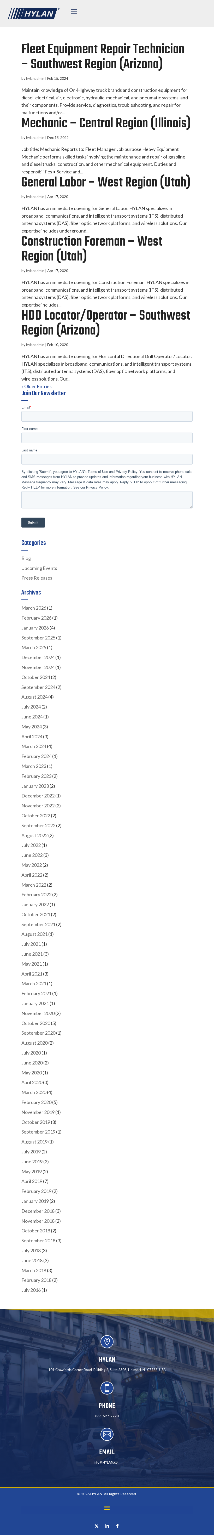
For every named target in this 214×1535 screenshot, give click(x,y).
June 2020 (32, 1063)
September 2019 (38, 1132)
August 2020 (34, 1043)
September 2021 (38, 924)
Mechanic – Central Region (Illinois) (106, 123)
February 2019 (36, 1191)
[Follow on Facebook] (117, 1526)
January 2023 (35, 786)
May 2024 (31, 726)
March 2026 (33, 608)
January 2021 (35, 1003)
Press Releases (36, 578)
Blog (26, 558)
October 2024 (35, 677)
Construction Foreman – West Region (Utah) (91, 249)
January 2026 (35, 628)
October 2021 (35, 914)
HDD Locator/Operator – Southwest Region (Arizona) (105, 323)
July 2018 (31, 1250)
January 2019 (35, 1201)
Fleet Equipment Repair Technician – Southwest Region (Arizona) (103, 57)
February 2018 (36, 1280)
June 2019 (32, 1161)
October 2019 (35, 1122)
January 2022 (35, 904)
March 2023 (33, 766)
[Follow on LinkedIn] (107, 1526)
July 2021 (31, 944)
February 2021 (36, 993)
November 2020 (38, 1013)
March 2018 (33, 1270)
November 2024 (38, 667)
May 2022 (31, 865)
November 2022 (38, 805)
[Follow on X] (96, 1526)
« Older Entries (36, 386)
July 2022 (31, 845)
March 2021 (33, 983)
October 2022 (35, 815)
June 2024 (32, 717)
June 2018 (32, 1260)
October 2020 (35, 1023)
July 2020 (31, 1053)
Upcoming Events (39, 568)
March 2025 (33, 647)
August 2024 (34, 697)
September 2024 (38, 687)
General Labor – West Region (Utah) (106, 183)
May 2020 (31, 1072)
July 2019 (31, 1151)
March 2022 (33, 885)
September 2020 (38, 1033)
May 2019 (31, 1171)
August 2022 (34, 835)
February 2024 (36, 756)
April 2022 (31, 875)
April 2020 (31, 1082)
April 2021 (31, 974)
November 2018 (38, 1221)
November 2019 (38, 1112)
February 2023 (36, 776)
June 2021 (32, 954)
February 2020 (36, 1102)
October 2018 (35, 1230)
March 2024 (33, 746)
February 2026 (36, 618)
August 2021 (34, 934)
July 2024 (31, 707)
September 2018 (38, 1240)
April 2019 (31, 1181)
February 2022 (36, 894)
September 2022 (38, 825)
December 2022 (38, 795)
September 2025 (38, 638)
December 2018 (38, 1211)
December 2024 (38, 657)
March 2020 (33, 1092)
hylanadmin (35, 78)
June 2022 (32, 855)
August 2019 (34, 1142)
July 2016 (31, 1290)
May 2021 (31, 964)
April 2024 (31, 736)
